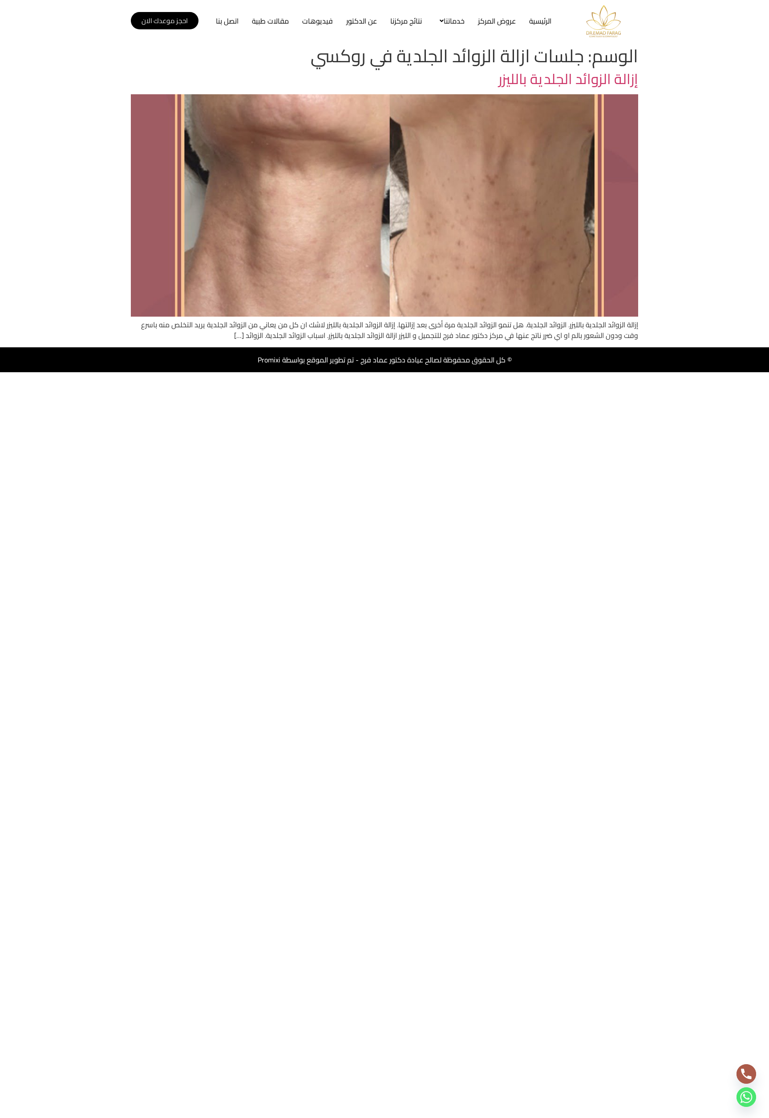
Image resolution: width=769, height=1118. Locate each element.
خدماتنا (454, 21)
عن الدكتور (361, 21)
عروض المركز (497, 21)
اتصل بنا (227, 21)
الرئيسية (540, 21)
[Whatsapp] (746, 1097)
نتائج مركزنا (406, 21)
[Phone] (746, 1074)
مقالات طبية (270, 21)
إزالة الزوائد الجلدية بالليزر (568, 78)
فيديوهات (317, 21)
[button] (450, 21)
